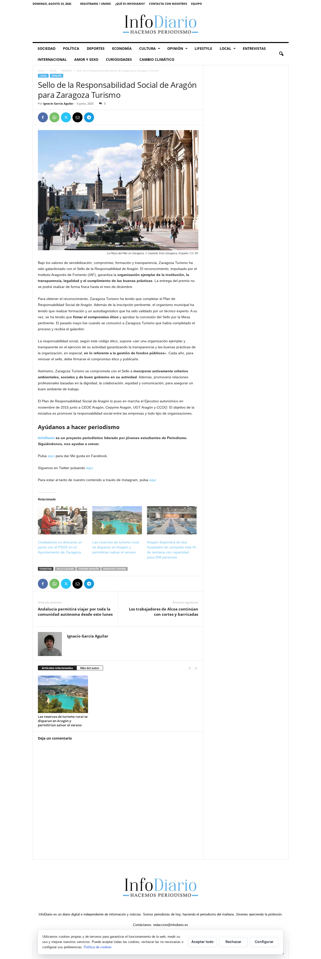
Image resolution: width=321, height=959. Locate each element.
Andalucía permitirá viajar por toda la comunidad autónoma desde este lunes (75, 611)
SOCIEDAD (46, 48)
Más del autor (89, 668)
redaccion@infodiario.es (170, 925)
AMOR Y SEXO (86, 59)
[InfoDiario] (161, 24)
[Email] (77, 117)
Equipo (196, 4)
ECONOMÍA (122, 48)
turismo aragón (88, 568)
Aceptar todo (202, 941)
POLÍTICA (71, 48)
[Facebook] (43, 117)
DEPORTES (96, 48)
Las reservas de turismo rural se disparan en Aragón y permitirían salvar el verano (115, 547)
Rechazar (233, 941)
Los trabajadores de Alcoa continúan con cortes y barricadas (163, 611)
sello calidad (65, 568)
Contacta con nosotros (168, 4)
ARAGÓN (66, 70)
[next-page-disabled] (195, 668)
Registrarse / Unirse (95, 4)
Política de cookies (98, 947)
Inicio (41, 70)
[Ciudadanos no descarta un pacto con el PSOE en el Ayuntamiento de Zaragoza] (63, 520)
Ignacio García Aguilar (58, 103)
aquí (51, 456)
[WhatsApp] (54, 117)
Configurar (264, 941)
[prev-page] (189, 668)
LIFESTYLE (203, 48)
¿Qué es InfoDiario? (130, 4)
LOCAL (225, 48)
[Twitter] (66, 117)
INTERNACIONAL (52, 59)
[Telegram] (89, 117)
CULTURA (147, 48)
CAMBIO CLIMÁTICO (156, 59)
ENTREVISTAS (254, 48)
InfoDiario (46, 438)
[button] (281, 54)
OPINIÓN (175, 48)
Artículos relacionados (57, 668)
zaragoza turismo (114, 568)
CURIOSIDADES (119, 59)
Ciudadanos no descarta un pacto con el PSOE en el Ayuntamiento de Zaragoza (60, 547)
